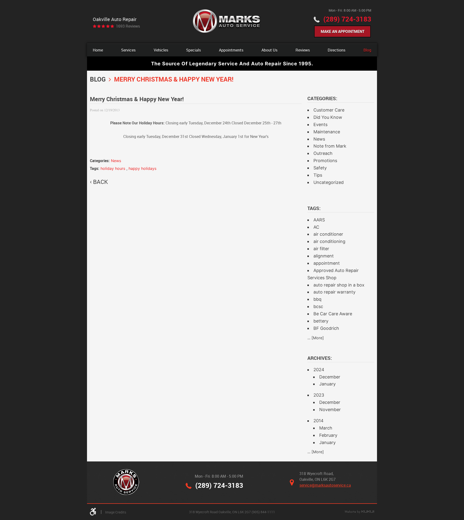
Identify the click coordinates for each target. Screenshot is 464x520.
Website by (359, 512)
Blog (367, 50)
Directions (336, 50)
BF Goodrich (326, 328)
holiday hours (113, 168)
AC (316, 227)
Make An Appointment (342, 31)
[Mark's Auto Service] (227, 21)
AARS (319, 219)
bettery (320, 321)
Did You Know (327, 117)
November (330, 409)
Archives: (319, 358)
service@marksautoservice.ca (325, 485)
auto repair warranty (334, 291)
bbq (317, 299)
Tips (317, 175)
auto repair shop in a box (338, 284)
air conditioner (328, 234)
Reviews (303, 50)
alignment (323, 255)
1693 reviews (128, 26)
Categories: (322, 98)
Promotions (325, 160)
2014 (318, 420)
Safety (320, 167)
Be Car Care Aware (332, 313)
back (100, 181)
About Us (269, 50)
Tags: (314, 208)
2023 (318, 395)
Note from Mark (329, 146)
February (328, 435)
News (116, 160)
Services (128, 50)
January (327, 383)
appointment (326, 263)
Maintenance (326, 131)
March (325, 427)
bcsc (318, 306)
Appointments (231, 50)
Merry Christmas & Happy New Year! (173, 79)
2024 (318, 369)
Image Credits (115, 512)
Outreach (323, 153)
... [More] (315, 337)
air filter (321, 248)
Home (98, 50)
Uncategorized (328, 182)
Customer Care (328, 110)
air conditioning (329, 241)
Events (320, 124)
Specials (193, 50)
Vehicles (161, 50)
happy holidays (142, 168)
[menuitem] (98, 50)
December (329, 376)
